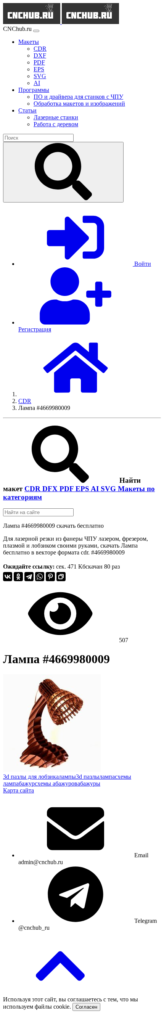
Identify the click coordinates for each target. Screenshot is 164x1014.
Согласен (86, 1007)
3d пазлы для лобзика (31, 776)
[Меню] (36, 31)
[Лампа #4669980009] (52, 770)
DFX (50, 489)
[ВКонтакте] (7, 576)
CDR (33, 489)
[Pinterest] (50, 576)
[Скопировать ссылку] (61, 576)
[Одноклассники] (18, 576)
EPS (83, 489)
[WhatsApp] (39, 576)
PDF (67, 489)
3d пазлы (87, 776)
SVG (109, 489)
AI (96, 489)
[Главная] (75, 394)
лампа (107, 776)
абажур (25, 783)
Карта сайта (18, 790)
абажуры (88, 783)
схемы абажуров (56, 783)
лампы (67, 776)
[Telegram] (29, 576)
